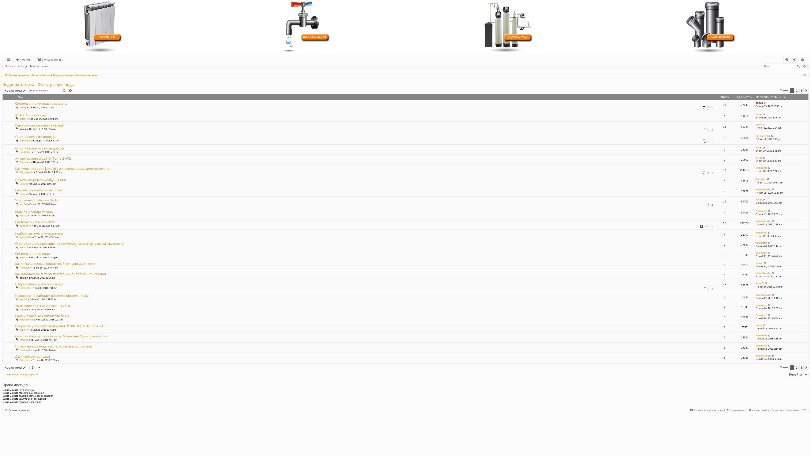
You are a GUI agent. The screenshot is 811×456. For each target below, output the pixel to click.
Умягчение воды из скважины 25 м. (43, 306)
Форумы (25, 59)
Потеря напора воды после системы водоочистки (53, 346)
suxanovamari (763, 136)
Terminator (25, 140)
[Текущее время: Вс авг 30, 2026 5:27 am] (804, 75)
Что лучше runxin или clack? (36, 200)
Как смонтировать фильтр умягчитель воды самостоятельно (62, 168)
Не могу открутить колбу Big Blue (41, 180)
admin (759, 103)
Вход (24, 66)
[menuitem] (787, 59)
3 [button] (801, 90)
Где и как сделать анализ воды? (39, 125)
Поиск (11, 66)
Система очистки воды (32, 253)
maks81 (24, 257)
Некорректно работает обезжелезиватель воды (52, 295)
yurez (759, 124)
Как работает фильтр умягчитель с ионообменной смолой (60, 274)
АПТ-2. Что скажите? (30, 115)
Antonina (24, 340)
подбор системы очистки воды (39, 233)
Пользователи (51, 59)
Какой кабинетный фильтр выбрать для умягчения (55, 264)
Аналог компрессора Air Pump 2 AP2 (43, 158)
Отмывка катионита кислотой (38, 190)
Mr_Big (23, 204)
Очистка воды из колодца (35, 136)
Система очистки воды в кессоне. (41, 103)
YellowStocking (763, 189)
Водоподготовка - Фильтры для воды (39, 84)
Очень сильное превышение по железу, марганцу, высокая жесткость (69, 243)
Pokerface (761, 179)
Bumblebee (25, 152)
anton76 (24, 119)
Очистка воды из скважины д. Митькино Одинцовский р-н (61, 336)
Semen (23, 184)
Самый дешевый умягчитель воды (42, 316)
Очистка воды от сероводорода (39, 148)
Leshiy (23, 107)
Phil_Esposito (26, 172)
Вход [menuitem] (795, 60)
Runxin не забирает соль (34, 212)
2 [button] (796, 90)
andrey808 (25, 237)
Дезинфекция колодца (32, 356)
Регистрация (40, 66)
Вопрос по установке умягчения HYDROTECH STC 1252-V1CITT (62, 326)
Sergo (759, 114)
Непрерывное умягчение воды (39, 284)
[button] (806, 90)
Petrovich (24, 267)
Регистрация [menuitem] (803, 60)
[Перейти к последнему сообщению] (764, 102)
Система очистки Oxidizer (34, 222)
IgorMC (23, 215)
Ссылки (9, 60)
